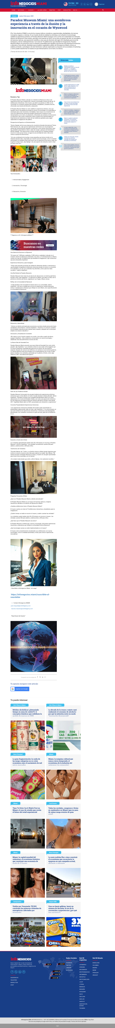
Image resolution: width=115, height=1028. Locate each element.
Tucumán (82, 1008)
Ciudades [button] (31, 10)
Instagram (69, 970)
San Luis (81, 999)
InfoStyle (82, 977)
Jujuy (81, 982)
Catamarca (82, 964)
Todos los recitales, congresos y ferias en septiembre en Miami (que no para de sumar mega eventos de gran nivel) (71, 112)
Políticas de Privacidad (61, 1019)
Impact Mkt (53, 901)
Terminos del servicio (76, 1021)
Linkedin (68, 967)
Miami (14, 16)
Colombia (96, 965)
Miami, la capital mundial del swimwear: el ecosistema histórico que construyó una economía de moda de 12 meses (71, 120)
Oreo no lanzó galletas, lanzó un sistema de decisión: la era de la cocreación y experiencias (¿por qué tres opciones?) (71, 146)
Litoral (81, 984)
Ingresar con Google (21, 689)
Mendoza (82, 986)
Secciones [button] (21, 10)
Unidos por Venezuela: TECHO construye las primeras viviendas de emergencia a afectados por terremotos (71, 138)
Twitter (68, 965)
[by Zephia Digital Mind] (57, 1026)
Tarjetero (52, 10)
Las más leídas (42, 10)
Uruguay (95, 975)
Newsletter (67, 10)
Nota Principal (18, 754)
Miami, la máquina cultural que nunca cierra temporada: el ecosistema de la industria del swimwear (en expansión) (71, 95)
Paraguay (95, 972)
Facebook (69, 962)
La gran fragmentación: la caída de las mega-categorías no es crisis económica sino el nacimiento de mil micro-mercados (71, 87)
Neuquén (82, 989)
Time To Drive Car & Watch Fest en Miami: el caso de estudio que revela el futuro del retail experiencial (71, 103)
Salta (81, 994)
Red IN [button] (75, 10)
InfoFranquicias (84, 972)
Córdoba (82, 967)
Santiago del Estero (83, 1004)
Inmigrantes (17, 901)
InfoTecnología (84, 979)
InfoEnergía (83, 969)
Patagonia (82, 991)
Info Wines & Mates (19, 705)
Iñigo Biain (91, 1019)
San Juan (82, 996)
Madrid (95, 967)
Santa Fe (82, 1001)
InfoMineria (83, 974)
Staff (59, 10)
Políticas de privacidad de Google (62, 1021)
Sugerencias (14, 977)
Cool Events (53, 803)
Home (13, 10)
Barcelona (96, 962)
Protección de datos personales (75, 1019)
